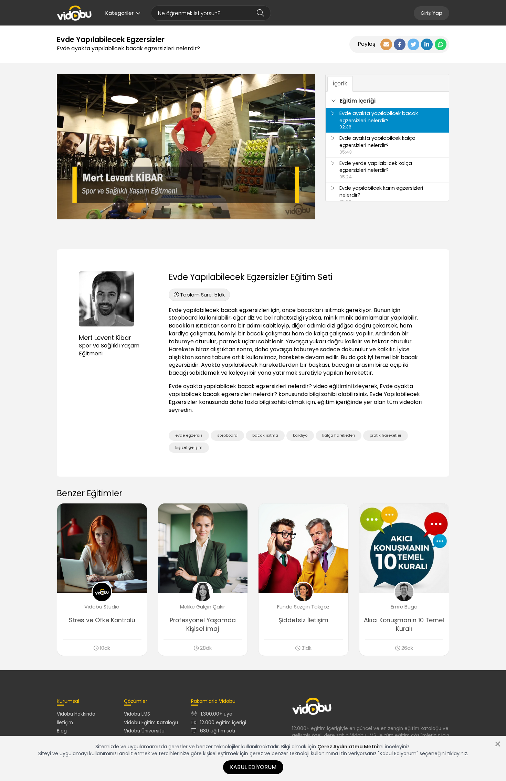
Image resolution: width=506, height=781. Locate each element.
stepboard (227, 435)
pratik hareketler (385, 435)
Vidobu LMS (137, 714)
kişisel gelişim (188, 447)
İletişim (65, 722)
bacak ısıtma (265, 435)
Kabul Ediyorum (253, 767)
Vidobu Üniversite (144, 731)
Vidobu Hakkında (76, 714)
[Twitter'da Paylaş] (413, 44)
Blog (62, 731)
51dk (202, 294)
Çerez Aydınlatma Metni (347, 746)
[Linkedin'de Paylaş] (427, 44)
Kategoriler (119, 13)
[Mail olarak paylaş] (386, 44)
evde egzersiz (188, 435)
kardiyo (300, 435)
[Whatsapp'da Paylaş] (440, 44)
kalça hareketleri (338, 435)
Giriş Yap (431, 13)
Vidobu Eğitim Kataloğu (151, 722)
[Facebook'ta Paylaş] (399, 44)
